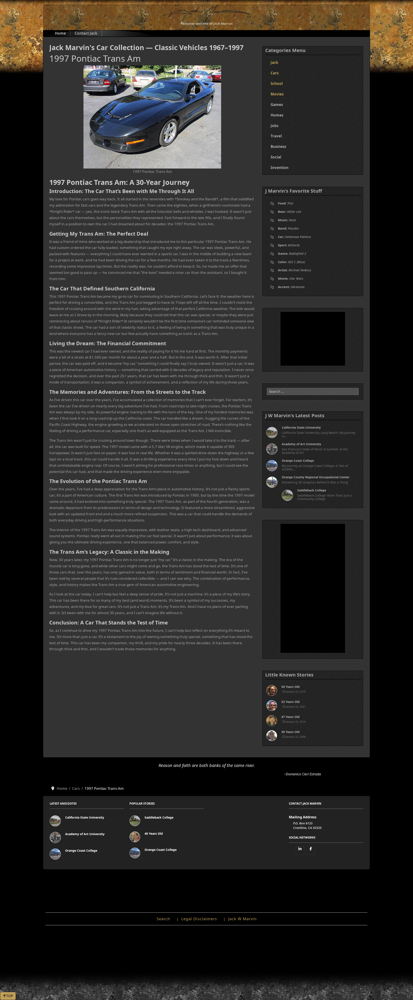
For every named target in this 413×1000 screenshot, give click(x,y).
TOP (9, 996)
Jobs (274, 125)
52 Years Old (290, 701)
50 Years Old (290, 686)
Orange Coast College (298, 460)
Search (163, 918)
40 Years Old (154, 833)
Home (60, 33)
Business (278, 146)
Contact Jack (86, 33)
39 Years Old (290, 731)
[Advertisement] (312, 339)
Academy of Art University (301, 444)
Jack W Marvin (242, 918)
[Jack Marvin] (206, 11)
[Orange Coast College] (272, 465)
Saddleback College (311, 490)
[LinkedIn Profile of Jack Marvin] (300, 850)
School (277, 83)
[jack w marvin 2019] (272, 690)
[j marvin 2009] (135, 837)
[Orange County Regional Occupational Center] (272, 481)
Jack (274, 62)
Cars (275, 73)
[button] (273, 203)
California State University (301, 427)
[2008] (272, 735)
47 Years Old (290, 716)
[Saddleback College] (287, 494)
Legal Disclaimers (199, 918)
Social (276, 157)
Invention (279, 167)
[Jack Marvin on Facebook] (311, 850)
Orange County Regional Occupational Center (315, 477)
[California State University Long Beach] (272, 432)
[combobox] (312, 391)
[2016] (272, 720)
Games (277, 104)
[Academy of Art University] (272, 448)
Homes (277, 115)
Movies (277, 94)
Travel (276, 135)
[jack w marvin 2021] (272, 705)
